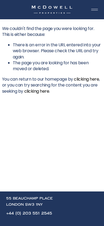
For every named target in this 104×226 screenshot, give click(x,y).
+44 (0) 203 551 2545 (29, 213)
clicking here (86, 79)
